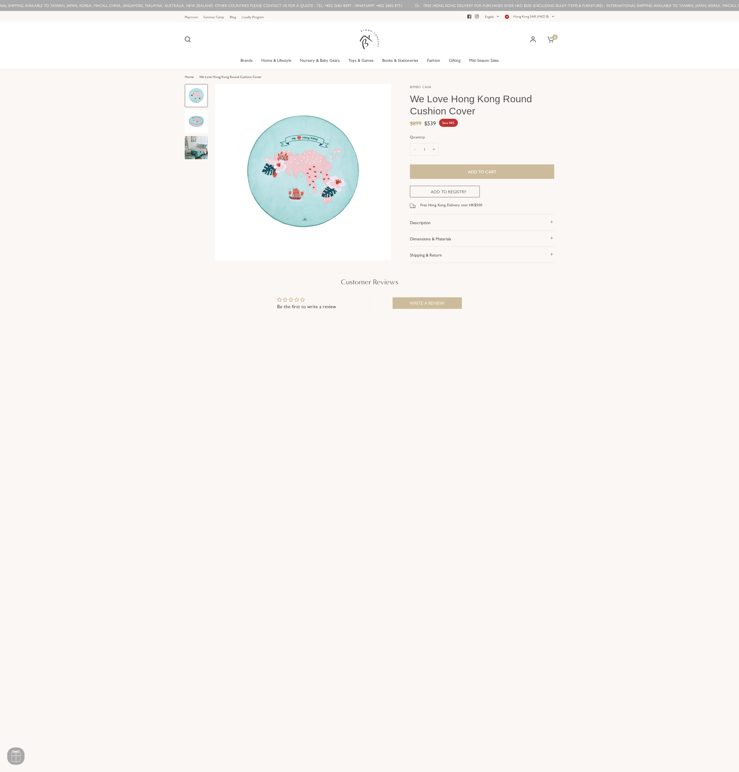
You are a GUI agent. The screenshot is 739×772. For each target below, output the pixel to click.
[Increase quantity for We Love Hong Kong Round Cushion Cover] (433, 149)
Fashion (433, 60)
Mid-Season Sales (484, 60)
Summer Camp (214, 16)
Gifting (454, 60)
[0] (549, 39)
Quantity (417, 137)
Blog (233, 16)
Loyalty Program (253, 16)
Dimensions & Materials (430, 238)
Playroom (191, 16)
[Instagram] (477, 16)
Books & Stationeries (400, 60)
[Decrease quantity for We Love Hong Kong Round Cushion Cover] (414, 149)
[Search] (189, 39)
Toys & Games (361, 60)
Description (420, 222)
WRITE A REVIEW (427, 303)
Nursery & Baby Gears (320, 60)
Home (189, 76)
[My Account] (533, 39)
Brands (246, 60)
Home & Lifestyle (276, 60)
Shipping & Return (426, 255)
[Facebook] (469, 16)
